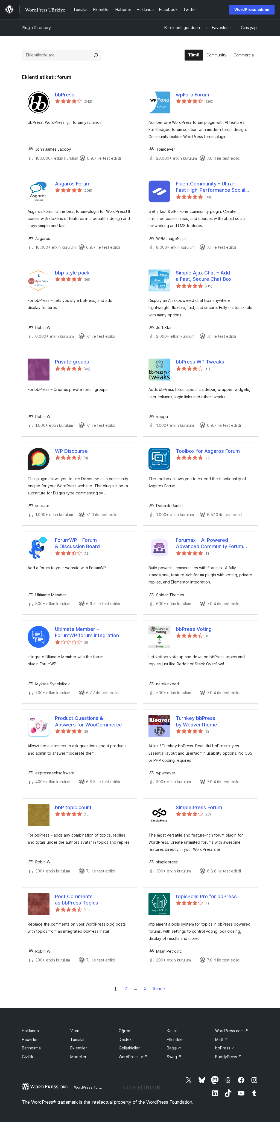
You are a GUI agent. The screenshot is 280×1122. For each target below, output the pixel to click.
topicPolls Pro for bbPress (206, 896)
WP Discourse (71, 451)
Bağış (174, 1048)
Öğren (124, 1030)
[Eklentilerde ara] (96, 55)
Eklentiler (78, 1048)
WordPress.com (231, 1030)
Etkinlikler (175, 1039)
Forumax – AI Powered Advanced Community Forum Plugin (209, 543)
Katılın (172, 1030)
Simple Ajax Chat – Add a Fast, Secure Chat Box (204, 276)
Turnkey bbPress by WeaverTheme (196, 721)
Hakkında (30, 1030)
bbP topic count (73, 807)
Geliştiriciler (129, 1048)
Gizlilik (27, 1056)
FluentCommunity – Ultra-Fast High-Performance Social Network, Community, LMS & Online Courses (210, 187)
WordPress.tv (133, 1056)
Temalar (77, 1039)
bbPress (64, 95)
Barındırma (31, 1048)
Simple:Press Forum (199, 807)
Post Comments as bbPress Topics (76, 900)
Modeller (78, 1056)
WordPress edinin (251, 9)
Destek (125, 1039)
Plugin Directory (36, 27)
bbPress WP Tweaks (200, 362)
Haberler (30, 1039)
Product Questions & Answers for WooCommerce (88, 721)
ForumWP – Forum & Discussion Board (77, 543)
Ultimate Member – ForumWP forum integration (87, 632)
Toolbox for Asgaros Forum (208, 451)
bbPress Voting (194, 629)
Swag (174, 1056)
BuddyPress (228, 1056)
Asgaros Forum (73, 184)
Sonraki (160, 988)
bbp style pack (72, 273)
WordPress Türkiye (90, 1087)
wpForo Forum (192, 95)
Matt (221, 1039)
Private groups (72, 362)
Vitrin (74, 1030)
